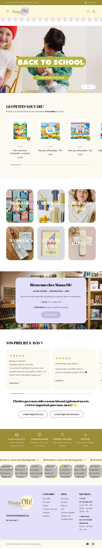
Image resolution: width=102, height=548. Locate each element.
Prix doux (46, 502)
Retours (64, 505)
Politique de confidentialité (67, 517)
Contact (64, 502)
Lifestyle (46, 512)
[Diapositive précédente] (83, 87)
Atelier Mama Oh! (17, 544)
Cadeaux (46, 516)
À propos (65, 498)
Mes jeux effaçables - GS (80, 150)
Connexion (91, 2)
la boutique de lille (33, 414)
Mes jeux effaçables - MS (50, 150)
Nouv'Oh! (46, 498)
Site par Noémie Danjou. (33, 544)
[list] (51, 370)
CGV (63, 509)
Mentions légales (68, 512)
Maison (46, 505)
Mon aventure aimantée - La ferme (20, 152)
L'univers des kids (50, 509)
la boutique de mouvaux (66, 414)
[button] (7, 11)
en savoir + (51, 314)
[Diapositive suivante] (93, 87)
